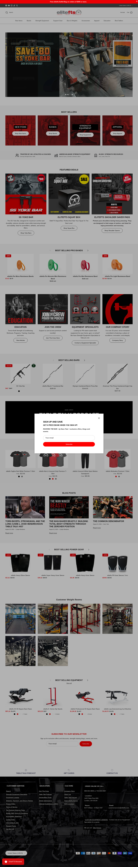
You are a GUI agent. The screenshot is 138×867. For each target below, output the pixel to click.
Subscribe (69, 444)
